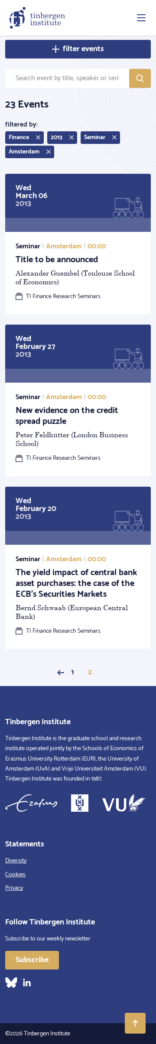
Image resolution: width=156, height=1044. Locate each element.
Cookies (15, 875)
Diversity (15, 861)
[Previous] (60, 672)
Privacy (14, 888)
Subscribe (32, 959)
